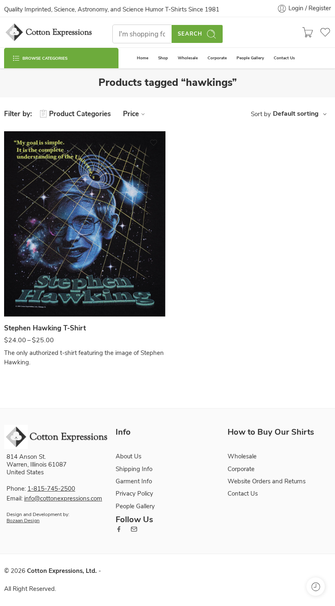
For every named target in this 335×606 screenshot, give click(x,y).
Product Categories (80, 114)
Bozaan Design (23, 520)
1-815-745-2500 (51, 489)
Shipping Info (134, 469)
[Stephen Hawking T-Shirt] (84, 223)
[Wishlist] (154, 143)
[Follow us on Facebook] (119, 529)
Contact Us (284, 58)
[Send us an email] (134, 529)
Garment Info (134, 481)
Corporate (217, 58)
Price (131, 114)
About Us (128, 456)
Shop (163, 58)
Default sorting (296, 113)
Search (190, 34)
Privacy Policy (134, 493)
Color (11, 281)
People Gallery (250, 58)
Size (9, 308)
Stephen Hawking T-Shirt (45, 328)
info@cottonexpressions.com (63, 498)
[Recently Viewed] (315, 586)
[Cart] (307, 32)
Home (142, 58)
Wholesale (188, 58)
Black (26, 292)
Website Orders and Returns (267, 481)
